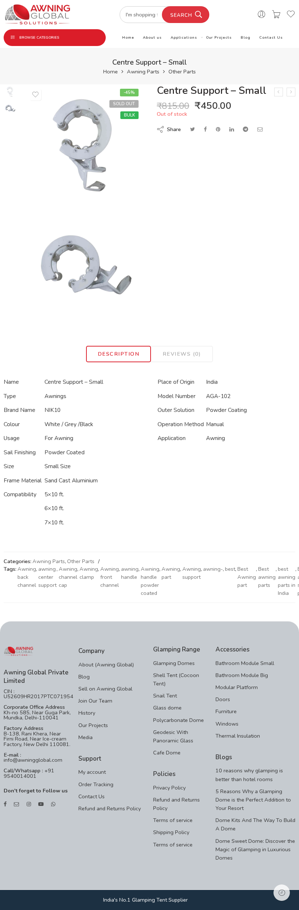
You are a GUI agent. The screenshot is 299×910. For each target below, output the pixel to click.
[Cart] (276, 14)
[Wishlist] (35, 94)
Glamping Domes (174, 663)
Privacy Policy (169, 787)
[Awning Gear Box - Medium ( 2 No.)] (278, 92)
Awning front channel (109, 577)
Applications (184, 37)
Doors (222, 699)
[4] (10, 91)
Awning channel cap (68, 577)
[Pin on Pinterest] (218, 129)
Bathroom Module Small (244, 663)
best (230, 569)
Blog (246, 37)
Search (181, 15)
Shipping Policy (171, 832)
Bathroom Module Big (241, 675)
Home (128, 37)
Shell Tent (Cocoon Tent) (176, 679)
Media (85, 737)
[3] (84, 263)
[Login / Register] (261, 14)
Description (118, 354)
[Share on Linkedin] (231, 129)
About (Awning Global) (106, 664)
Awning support (191, 573)
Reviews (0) (182, 354)
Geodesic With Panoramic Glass (173, 736)
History (86, 712)
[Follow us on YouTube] (41, 804)
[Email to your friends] (260, 129)
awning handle (130, 573)
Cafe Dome (166, 752)
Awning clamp (88, 573)
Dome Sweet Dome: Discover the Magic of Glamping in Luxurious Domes (255, 849)
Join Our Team (95, 700)
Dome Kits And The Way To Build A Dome (255, 824)
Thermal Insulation (237, 735)
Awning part (171, 573)
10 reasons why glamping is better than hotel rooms (249, 775)
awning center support (47, 577)
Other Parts (182, 71)
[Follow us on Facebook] (5, 804)
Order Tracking (95, 784)
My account (92, 772)
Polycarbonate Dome (178, 720)
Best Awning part (246, 577)
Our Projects (219, 37)
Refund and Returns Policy (109, 808)
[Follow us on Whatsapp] (53, 804)
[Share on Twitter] (192, 129)
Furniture (226, 711)
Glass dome (167, 707)
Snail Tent (165, 695)
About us (152, 37)
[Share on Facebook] (205, 129)
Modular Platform (236, 687)
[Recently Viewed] (281, 892)
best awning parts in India (286, 580)
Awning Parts (143, 71)
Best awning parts (267, 577)
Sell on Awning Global (105, 688)
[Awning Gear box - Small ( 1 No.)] (291, 92)
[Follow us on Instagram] (29, 804)
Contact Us (271, 37)
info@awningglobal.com (33, 760)
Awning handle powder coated (150, 580)
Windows (226, 723)
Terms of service (173, 820)
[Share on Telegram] (245, 129)
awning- (213, 569)
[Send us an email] (16, 804)
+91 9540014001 (29, 773)
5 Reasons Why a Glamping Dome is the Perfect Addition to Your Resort (253, 800)
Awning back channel (27, 577)
